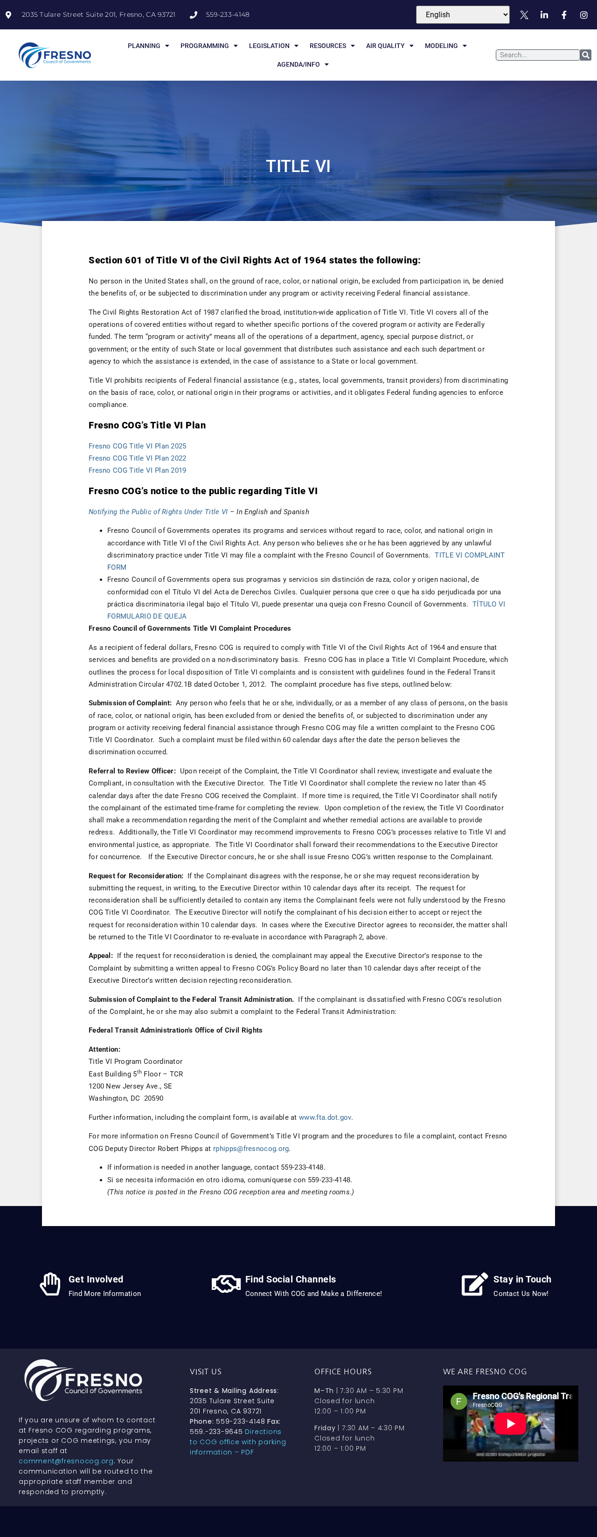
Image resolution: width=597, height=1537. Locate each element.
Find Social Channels (290, 1279)
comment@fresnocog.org (66, 1461)
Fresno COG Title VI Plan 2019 (138, 470)
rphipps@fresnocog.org (251, 1148)
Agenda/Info (298, 64)
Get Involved (96, 1279)
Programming (204, 45)
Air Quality (385, 45)
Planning (144, 45)
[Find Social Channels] (226, 1284)
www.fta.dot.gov (325, 1117)
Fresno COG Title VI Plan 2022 (138, 458)
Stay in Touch (522, 1279)
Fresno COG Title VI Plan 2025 (138, 446)
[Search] (585, 55)
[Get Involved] (50, 1284)
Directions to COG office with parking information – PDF (238, 1442)
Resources (328, 45)
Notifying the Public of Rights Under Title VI (159, 512)
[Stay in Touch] (474, 1284)
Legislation (269, 45)
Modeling (441, 45)
